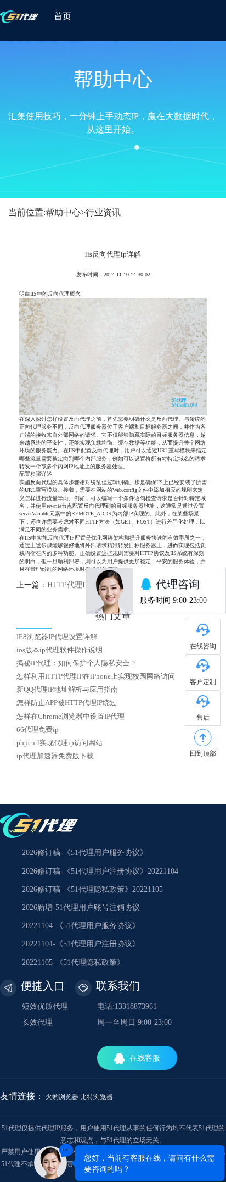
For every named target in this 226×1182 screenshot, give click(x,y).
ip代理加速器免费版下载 (55, 756)
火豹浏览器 (62, 1097)
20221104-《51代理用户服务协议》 (81, 926)
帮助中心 (63, 212)
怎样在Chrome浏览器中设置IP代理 (70, 716)
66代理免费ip (37, 730)
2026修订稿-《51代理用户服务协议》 (85, 852)
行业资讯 (103, 212)
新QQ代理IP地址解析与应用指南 (67, 689)
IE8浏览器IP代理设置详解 (56, 637)
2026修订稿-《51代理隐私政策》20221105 (92, 889)
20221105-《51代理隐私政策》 (73, 962)
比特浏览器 (96, 1097)
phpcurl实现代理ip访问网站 (59, 743)
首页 (62, 16)
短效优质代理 (45, 1006)
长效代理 (37, 1022)
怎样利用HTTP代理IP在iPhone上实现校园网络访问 (95, 676)
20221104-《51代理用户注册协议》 (81, 944)
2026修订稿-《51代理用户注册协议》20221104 (100, 871)
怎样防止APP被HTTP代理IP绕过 (66, 703)
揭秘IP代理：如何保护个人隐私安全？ (76, 663)
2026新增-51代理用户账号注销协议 (81, 907)
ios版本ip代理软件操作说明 (59, 650)
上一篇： (64, 585)
